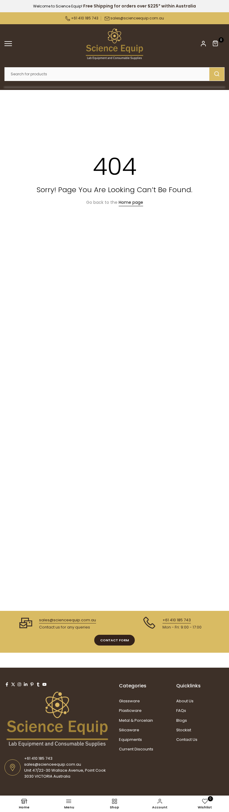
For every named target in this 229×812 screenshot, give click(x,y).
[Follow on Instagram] (19, 684)
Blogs (181, 720)
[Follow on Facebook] (6, 684)
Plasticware (130, 710)
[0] (215, 43)
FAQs (181, 710)
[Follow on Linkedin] (25, 684)
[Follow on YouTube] (44, 684)
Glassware (129, 701)
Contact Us (186, 739)
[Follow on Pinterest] (32, 684)
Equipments (130, 739)
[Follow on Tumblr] (38, 684)
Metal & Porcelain (136, 720)
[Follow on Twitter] (13, 684)
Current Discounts (136, 749)
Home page (131, 202)
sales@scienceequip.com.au (137, 18)
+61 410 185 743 (84, 18)
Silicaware (129, 730)
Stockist (183, 730)
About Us (185, 701)
